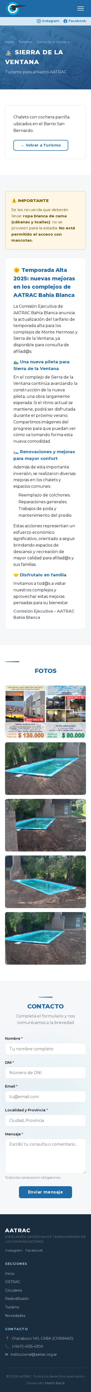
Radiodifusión (17, 1298)
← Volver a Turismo (41, 145)
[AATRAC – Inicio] (16, 8)
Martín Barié (55, 1383)
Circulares (13, 1290)
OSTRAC (12, 1282)
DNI (9, 1062)
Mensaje (14, 1134)
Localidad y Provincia (26, 1110)
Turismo (25, 42)
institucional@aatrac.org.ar (34, 1354)
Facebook (77, 21)
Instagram (50, 21)
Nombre (13, 1038)
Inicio (9, 42)
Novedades (15, 1315)
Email (11, 1086)
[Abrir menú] (80, 9)
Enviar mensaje (45, 1192)
